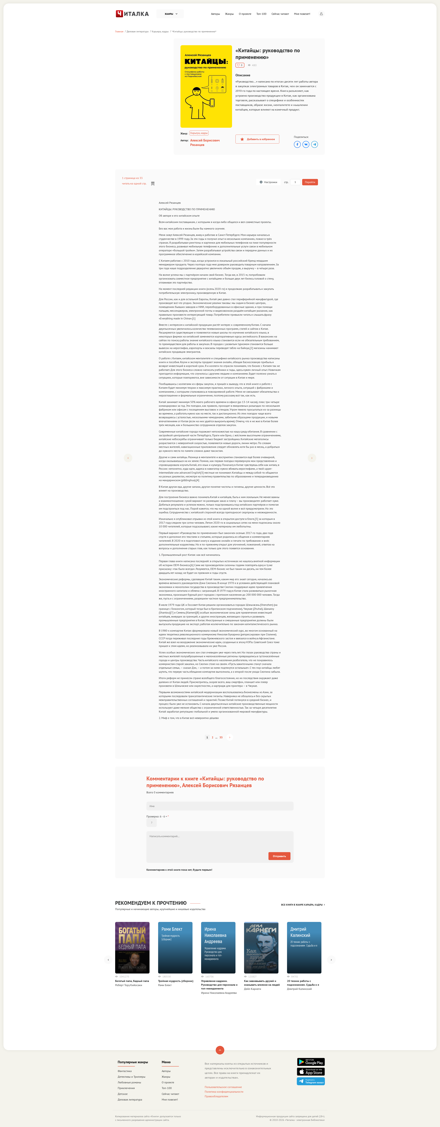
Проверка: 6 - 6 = (157, 816)
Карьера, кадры (160, 31)
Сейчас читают (280, 13)
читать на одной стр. (134, 183)
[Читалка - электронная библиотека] (132, 13)
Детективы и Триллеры (131, 1076)
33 (221, 737)
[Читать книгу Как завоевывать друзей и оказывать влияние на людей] (261, 947)
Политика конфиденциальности (224, 1091)
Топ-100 (261, 13)
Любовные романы (129, 1082)
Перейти (310, 182)
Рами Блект (165, 985)
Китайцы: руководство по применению (194, 31)
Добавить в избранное (261, 139)
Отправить (279, 856)
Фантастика (125, 1071)
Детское (123, 1094)
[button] (321, 13)
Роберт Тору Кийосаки (128, 985)
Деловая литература (137, 31)
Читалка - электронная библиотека (305, 1119)
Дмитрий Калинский (299, 989)
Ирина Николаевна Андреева (219, 992)
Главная (119, 31)
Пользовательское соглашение (223, 1087)
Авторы (215, 13)
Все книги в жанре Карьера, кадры (302, 904)
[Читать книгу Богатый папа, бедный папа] (132, 947)
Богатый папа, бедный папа (132, 981)
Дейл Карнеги (252, 989)
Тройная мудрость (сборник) (175, 981)
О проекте (245, 13)
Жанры (229, 13)
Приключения (126, 1088)
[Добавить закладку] (153, 184)
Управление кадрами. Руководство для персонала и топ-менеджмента (219, 984)
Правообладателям (216, 1096)
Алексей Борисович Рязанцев (205, 142)
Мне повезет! (302, 13)
